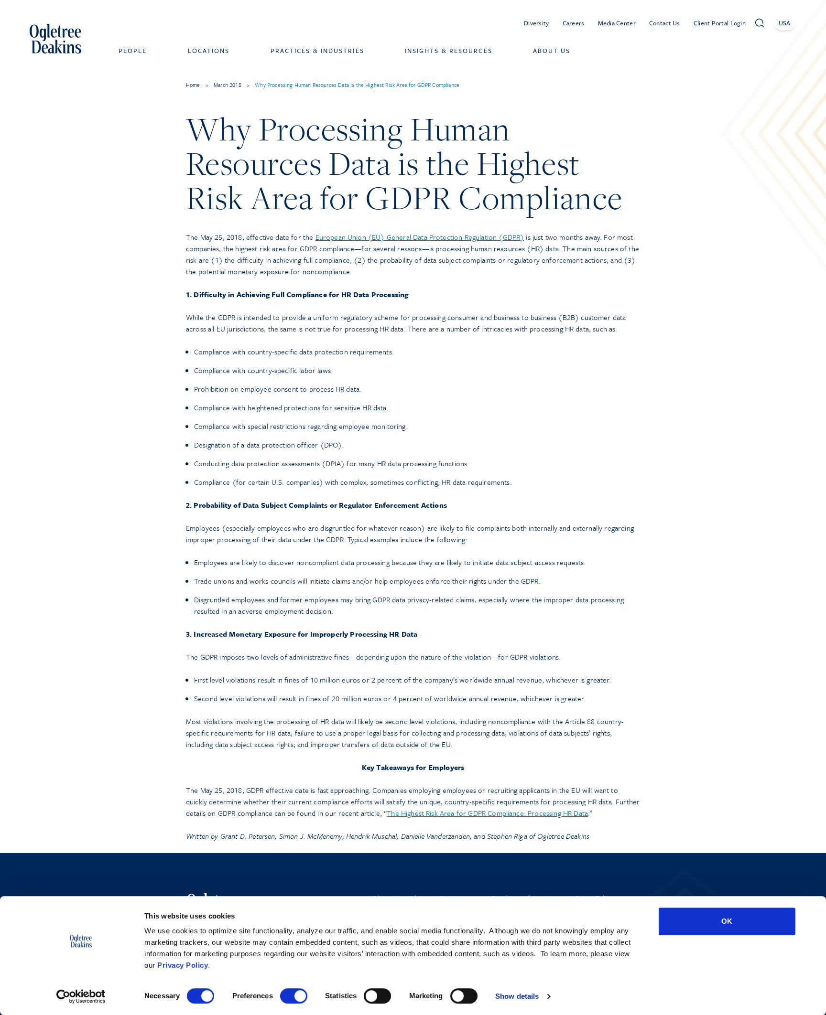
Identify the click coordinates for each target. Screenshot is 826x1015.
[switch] (293, 996)
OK (726, 921)
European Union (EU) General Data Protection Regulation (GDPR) (419, 237)
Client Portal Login (720, 23)
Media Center (617, 23)
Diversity (536, 23)
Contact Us (664, 23)
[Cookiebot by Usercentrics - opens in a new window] (81, 996)
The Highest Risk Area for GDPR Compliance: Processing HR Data (487, 813)
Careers (574, 23)
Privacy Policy (182, 965)
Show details (517, 996)
